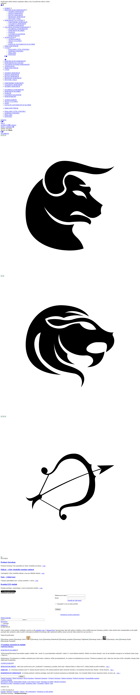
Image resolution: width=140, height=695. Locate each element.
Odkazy (22, 691)
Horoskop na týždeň (47, 682)
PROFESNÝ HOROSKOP (16, 17)
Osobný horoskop (6, 678)
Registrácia (4, 621)
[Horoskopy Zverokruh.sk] (5, 59)
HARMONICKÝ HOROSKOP (11, 673)
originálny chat (40, 630)
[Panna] (1, 416)
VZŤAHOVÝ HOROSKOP (17, 24)
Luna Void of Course (33, 682)
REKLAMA (12, 53)
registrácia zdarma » (7, 646)
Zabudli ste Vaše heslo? (75, 600)
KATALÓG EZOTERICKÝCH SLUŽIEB (21, 44)
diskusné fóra (51, 630)
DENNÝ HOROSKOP (15, 13)
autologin (6, 623)
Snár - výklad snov (8, 577)
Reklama (9, 691)
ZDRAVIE (4, 670)
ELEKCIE (11, 32)
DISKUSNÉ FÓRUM (11, 46)
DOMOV (7, 8)
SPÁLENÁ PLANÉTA (8, 666)
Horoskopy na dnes (19, 683)
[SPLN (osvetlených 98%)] (3, 120)
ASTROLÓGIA (9, 37)
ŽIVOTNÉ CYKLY (14, 18)
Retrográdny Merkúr (7, 682)
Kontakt (3, 691)
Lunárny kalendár (6, 680)
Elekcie (47, 683)
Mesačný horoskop (60, 682)
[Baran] (5, 135)
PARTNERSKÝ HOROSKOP (17, 22)
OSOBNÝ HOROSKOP (16, 11)
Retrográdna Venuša (20, 682)
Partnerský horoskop (41, 678)
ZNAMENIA (5, 133)
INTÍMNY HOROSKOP (16, 25)
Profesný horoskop (8, 562)
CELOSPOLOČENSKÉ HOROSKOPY (17, 27)
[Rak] (3, 276)
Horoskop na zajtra (6, 683)
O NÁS (7, 48)
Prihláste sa (4, 625)
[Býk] (70, 274)
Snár (51, 683)
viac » (108, 666)
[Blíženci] (1, 276)
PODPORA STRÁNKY (15, 51)
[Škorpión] (5, 416)
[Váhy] (3, 416)
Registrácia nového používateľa (70, 614)
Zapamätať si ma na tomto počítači (67, 604)
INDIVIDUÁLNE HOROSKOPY (15, 10)
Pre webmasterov (31, 691)
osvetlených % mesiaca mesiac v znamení (8, 124)
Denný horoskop (18, 678)
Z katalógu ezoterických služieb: (13, 645)
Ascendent (40, 683)
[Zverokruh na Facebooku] (5, 56)
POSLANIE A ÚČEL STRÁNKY (18, 49)
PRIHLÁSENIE (6, 618)
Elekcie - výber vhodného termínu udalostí (17, 570)
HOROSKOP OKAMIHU (16, 30)
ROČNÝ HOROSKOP (15, 15)
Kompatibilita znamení (92, 678)
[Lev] (70, 415)
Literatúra (16, 691)
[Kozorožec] (1, 557)
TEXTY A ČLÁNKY (15, 41)
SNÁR (10, 42)
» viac (44, 566)
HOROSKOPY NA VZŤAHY (14, 20)
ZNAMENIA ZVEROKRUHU (18, 29)
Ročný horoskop (29, 678)
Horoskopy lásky (31, 683)
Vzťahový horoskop (54, 678)
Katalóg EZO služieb (9, 584)
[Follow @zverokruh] (6, 56)
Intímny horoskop (66, 678)
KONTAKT (12, 54)
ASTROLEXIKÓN (14, 39)
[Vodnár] (1, 135)
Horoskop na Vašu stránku (45, 691)
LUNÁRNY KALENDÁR (16, 34)
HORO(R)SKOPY (14, 36)
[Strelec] (70, 555)
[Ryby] (3, 135)
